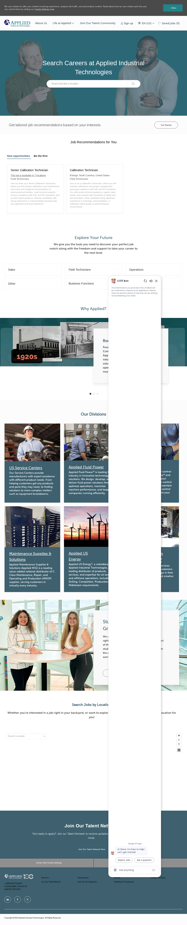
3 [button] (97, 394)
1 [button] (90, 394)
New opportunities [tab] (18, 156)
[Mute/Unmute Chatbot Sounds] (151, 281)
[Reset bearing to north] (179, 744)
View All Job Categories (87, 882)
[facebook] (17, 899)
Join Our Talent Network (50, 882)
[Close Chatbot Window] (156, 281)
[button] (146, 23)
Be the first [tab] (40, 156)
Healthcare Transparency (124, 882)
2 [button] (94, 394)
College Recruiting (157, 878)
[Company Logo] (17, 23)
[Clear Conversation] (145, 281)
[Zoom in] (179, 735)
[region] (134, 575)
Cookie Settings (42, 9)
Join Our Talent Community (98, 23)
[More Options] (115, 870)
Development (83, 878)
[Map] (93, 768)
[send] (154, 870)
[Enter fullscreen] (179, 750)
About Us (41, 23)
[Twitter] (27, 899)
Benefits (117, 878)
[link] (127, 23)
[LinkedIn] (7, 899)
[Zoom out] (179, 740)
